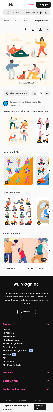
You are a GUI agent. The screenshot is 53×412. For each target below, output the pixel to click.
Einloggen (43, 4)
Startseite (7, 21)
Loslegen (8, 372)
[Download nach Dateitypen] (47, 29)
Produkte (8, 324)
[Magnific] (26, 285)
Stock (17, 21)
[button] (26, 312)
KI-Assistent (8, 332)
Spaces (6, 329)
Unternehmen (10, 380)
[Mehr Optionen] (25, 29)
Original (19, 39)
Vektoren (26, 21)
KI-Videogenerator (11, 340)
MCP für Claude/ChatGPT (18, 350)
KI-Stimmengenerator (13, 343)
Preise (31, 4)
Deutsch (26, 312)
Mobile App (8, 361)
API (4, 357)
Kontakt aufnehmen (14, 389)
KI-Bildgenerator (11, 336)
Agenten (9, 354)
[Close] (49, 407)
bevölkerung (28, 268)
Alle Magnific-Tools (12, 365)
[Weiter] (41, 93)
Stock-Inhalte (9, 347)
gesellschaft (11, 268)
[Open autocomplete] (7, 12)
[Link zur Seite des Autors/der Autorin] (5, 104)
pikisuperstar (14, 105)
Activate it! (39, 407)
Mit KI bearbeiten (18, 93)
